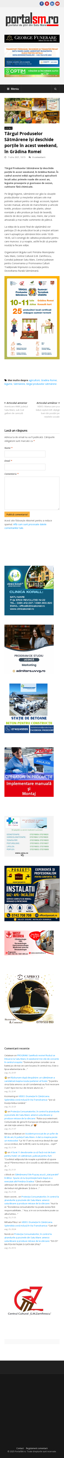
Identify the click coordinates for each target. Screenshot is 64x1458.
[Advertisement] (34, 544)
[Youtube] (57, 3)
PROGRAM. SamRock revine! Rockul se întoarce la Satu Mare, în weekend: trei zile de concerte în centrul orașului (31, 1059)
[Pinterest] (47, 3)
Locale (8, 128)
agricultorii (34, 380)
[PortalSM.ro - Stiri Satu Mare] (31, 25)
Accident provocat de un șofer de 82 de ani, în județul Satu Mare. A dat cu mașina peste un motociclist (31, 1137)
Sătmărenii (19, 383)
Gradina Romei (49, 380)
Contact (20, 1448)
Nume (8, 447)
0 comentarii (38, 157)
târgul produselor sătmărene (41, 383)
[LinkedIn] (52, 3)
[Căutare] (55, 89)
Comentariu (11, 473)
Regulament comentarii (37, 1448)
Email (8, 460)
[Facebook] (42, 3)
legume (8, 383)
